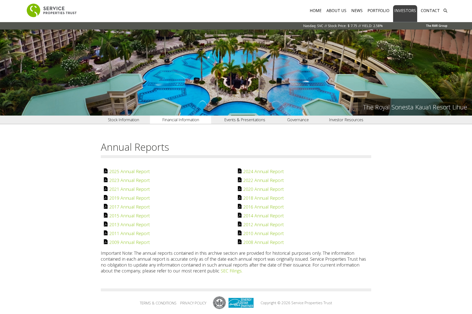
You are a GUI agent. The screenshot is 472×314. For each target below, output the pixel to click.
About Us (336, 10)
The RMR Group (436, 26)
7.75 (354, 25)
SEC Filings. (231, 271)
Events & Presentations (244, 119)
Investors (405, 10)
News (357, 10)
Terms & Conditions (158, 302)
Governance (298, 119)
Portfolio (378, 10)
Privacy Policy (193, 302)
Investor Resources (346, 119)
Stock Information (123, 119)
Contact (430, 10)
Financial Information (180, 119)
